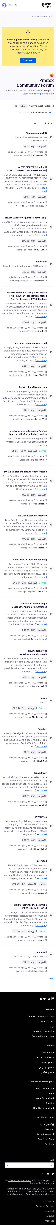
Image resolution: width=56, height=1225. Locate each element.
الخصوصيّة (49, 1211)
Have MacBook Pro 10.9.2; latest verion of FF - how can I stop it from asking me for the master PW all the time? (27, 295)
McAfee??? (41, 817)
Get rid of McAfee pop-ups (33, 387)
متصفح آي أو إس (46, 1067)
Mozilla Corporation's (19, 1180)
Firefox (40, 152)
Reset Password (45, 1134)
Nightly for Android (43, 1108)
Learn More (28, 60)
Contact (49, 1221)
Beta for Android (45, 1098)
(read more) (41, 235)
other (23, 106)
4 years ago (22, 250)
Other (31, 152)
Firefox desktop (45, 1057)
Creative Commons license (40, 1194)
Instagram (43, 1174)
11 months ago (16, 281)
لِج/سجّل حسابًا (47, 1124)
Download (48, 1052)
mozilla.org (48, 1201)
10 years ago (24, 940)
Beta (51, 1093)
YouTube (48, 1174)
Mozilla (47, 999)
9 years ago (21, 206)
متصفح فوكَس (47, 1072)
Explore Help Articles (43, 1036)
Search (16, 5)
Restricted (41, 861)
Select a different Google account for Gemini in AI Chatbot (29, 605)
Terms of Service (45, 1206)
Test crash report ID (36, 133)
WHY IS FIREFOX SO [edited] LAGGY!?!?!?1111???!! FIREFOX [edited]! (27, 169)
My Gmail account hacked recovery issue (25, 471)
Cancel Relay (40, 773)
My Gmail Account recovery (32, 515)
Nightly (50, 1103)
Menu (10, 5)
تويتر (52, 1026)
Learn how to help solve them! (38, 93)
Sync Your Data (46, 1139)
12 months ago (15, 375)
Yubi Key (42, 729)
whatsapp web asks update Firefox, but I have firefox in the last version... (27, 433)
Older (51, 978)
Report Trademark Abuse (41, 1016)
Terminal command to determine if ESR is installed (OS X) (30, 906)
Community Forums (41, 16)
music (44, 698)
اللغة (52, 1160)
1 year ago (25, 504)
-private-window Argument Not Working (26, 217)
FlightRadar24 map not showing (30, 559)
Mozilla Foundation (43, 1183)
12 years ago (23, 331)
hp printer (41, 261)
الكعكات (50, 1216)
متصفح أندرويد (47, 1062)
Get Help (49, 1144)
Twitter (53, 1174)
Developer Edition (44, 1088)
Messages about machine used (31, 343)
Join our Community (43, 1031)
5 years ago (19, 155)
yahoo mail (41, 952)
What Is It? (48, 1129)
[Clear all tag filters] (16, 106)
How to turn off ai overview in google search (33, 652)
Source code (47, 1021)
